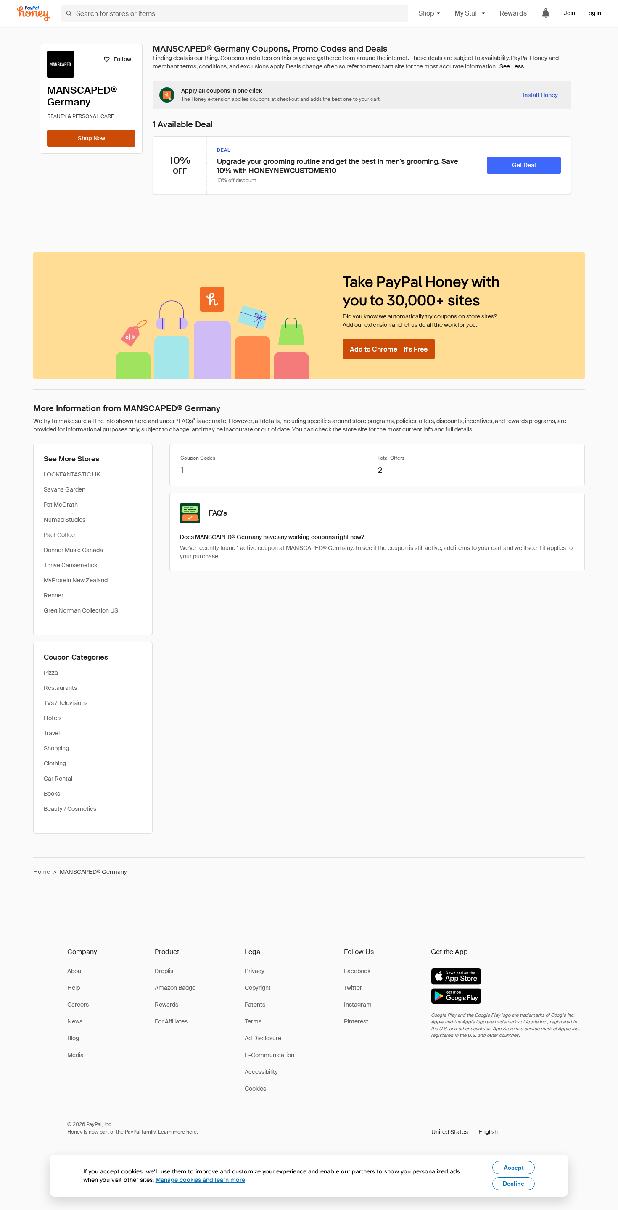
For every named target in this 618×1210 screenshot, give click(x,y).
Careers (78, 1004)
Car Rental (58, 778)
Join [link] (569, 13)
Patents (255, 1004)
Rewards (513, 13)
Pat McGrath (61, 504)
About (75, 971)
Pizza (51, 672)
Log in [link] (593, 13)
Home (41, 872)
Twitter (353, 988)
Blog (73, 1038)
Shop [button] (426, 13)
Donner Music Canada (73, 550)
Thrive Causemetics (70, 565)
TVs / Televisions (65, 703)
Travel (52, 733)
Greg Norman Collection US (81, 610)
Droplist (165, 971)
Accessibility (261, 1072)
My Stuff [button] (466, 13)
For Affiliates (171, 1021)
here (191, 1131)
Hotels (52, 718)
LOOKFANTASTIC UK (72, 474)
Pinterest (356, 1021)
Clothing (55, 763)
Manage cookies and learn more (200, 1179)
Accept (514, 1167)
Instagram (358, 1004)
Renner (53, 595)
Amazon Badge (175, 988)
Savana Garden (64, 489)
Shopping (56, 748)
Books (52, 793)
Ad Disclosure (263, 1038)
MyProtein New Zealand (76, 580)
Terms (253, 1021)
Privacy (254, 971)
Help (73, 988)
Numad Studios (64, 519)
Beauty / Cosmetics (70, 809)
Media (75, 1055)
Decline (513, 1183)
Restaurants (60, 688)
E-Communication (269, 1055)
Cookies (255, 1088)
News (74, 1021)
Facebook (357, 971)
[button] (464, 1132)
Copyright (258, 988)
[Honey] (33, 13)
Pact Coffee (59, 535)
